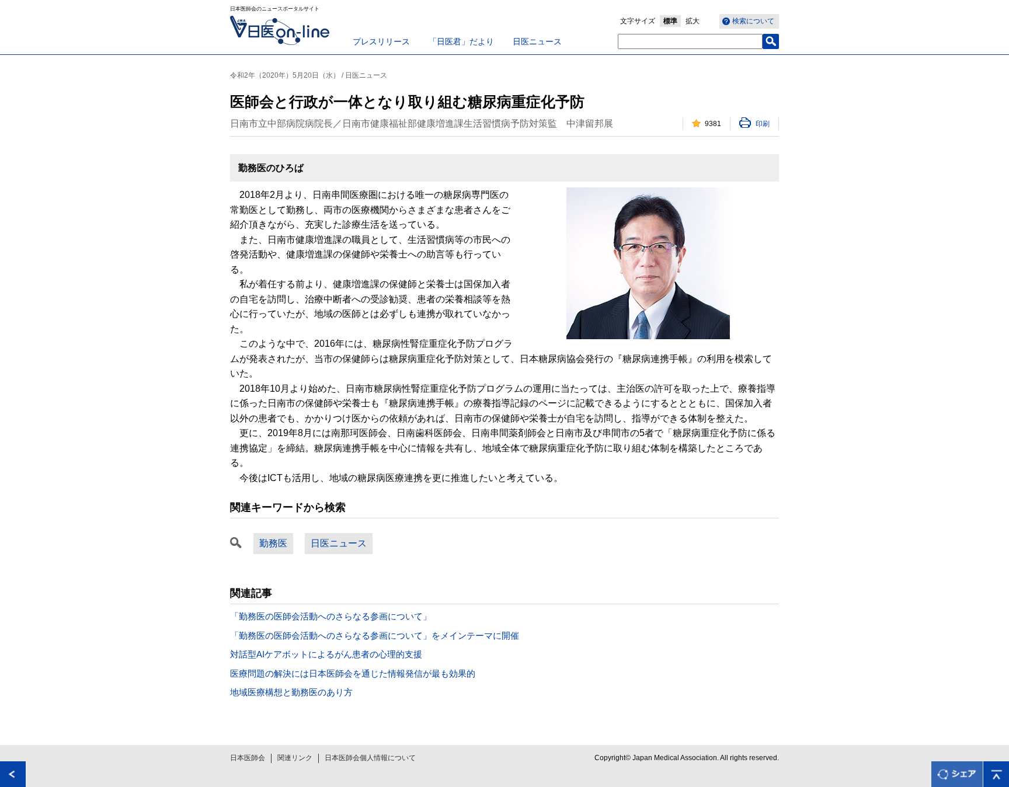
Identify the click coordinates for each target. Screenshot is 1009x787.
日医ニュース (537, 41)
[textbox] (690, 41)
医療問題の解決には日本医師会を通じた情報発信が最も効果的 (352, 673)
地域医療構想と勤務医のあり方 (291, 692)
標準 (670, 21)
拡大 (693, 21)
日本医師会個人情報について (370, 758)
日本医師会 (247, 758)
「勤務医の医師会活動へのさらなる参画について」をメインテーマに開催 (374, 635)
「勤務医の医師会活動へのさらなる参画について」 (331, 616)
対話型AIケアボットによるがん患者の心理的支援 (326, 654)
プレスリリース (381, 41)
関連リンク (294, 758)
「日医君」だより (461, 41)
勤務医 (273, 543)
